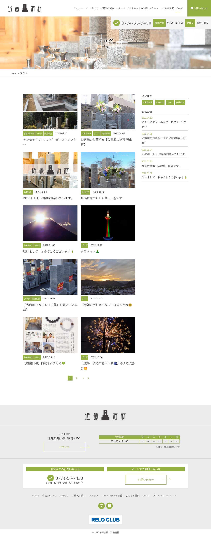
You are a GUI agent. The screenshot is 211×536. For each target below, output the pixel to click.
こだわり (94, 8)
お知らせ (28, 192)
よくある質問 (167, 8)
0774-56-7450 (136, 23)
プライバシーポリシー (164, 495)
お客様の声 (29, 133)
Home (14, 73)
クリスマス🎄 (90, 251)
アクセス (153, 8)
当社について (81, 8)
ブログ (179, 8)
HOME (35, 495)
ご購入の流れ (107, 8)
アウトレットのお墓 (137, 8)
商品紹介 (48, 133)
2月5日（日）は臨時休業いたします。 (48, 198)
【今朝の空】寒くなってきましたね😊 (106, 305)
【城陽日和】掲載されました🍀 (44, 363)
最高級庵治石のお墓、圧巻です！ (103, 198)
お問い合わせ (201, 8)
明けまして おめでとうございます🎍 (48, 251)
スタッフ (120, 8)
